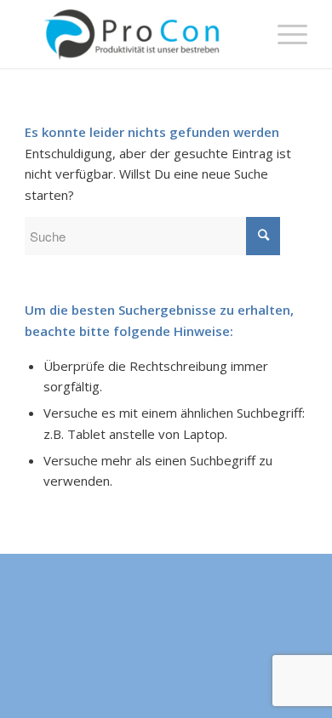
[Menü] (283, 34)
